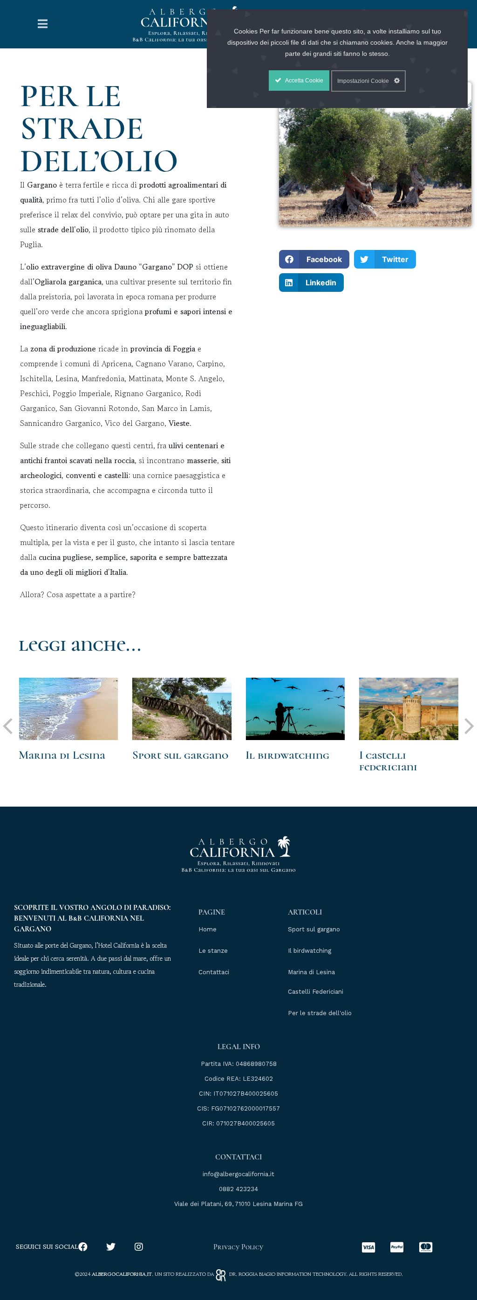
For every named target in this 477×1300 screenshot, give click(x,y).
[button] (314, 259)
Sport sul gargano (180, 755)
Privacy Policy (238, 1247)
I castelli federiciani (388, 761)
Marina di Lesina (62, 755)
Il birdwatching (287, 755)
